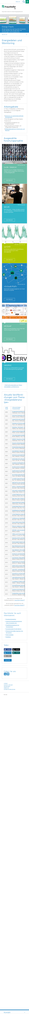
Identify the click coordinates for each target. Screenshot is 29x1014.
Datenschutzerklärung (9, 689)
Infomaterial (7, 686)
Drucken (7, 660)
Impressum (6, 688)
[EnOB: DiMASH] (14, 154)
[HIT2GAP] (14, 313)
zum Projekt (9, 180)
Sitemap (6, 683)
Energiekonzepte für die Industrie (13, 628)
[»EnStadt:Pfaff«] (14, 273)
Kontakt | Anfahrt (8, 685)
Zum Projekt (9, 220)
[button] (8, 649)
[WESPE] (14, 194)
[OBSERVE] (14, 353)
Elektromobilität (9, 634)
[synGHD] (14, 234)
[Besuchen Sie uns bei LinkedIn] (5, 674)
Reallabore (8, 636)
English (18, 1)
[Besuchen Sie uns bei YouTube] (8, 674)
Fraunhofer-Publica (19, 600)
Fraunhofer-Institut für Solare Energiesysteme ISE (12, 11)
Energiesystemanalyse (11, 619)
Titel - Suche (24, 1)
